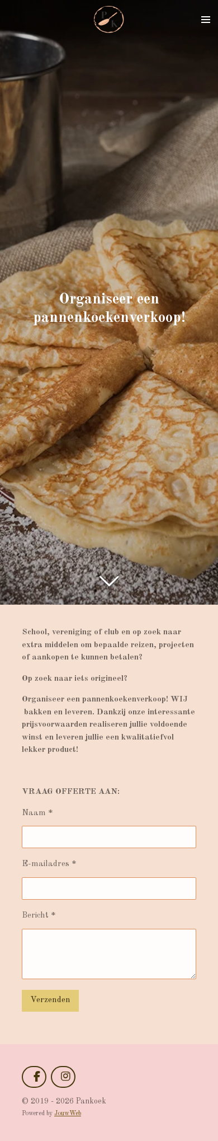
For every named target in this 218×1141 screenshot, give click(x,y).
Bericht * (39, 915)
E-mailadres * (49, 864)
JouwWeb (67, 1113)
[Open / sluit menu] (205, 19)
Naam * (37, 813)
